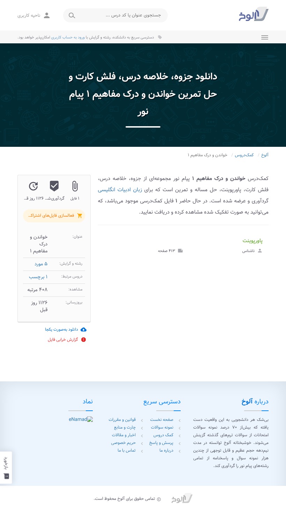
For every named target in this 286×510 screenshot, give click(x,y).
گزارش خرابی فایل (67, 339)
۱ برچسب (38, 277)
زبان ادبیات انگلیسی (120, 190)
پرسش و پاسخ (161, 443)
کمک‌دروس (244, 155)
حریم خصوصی (123, 443)
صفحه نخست (161, 420)
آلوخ (265, 155)
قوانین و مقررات (122, 420)
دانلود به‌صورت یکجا (65, 329)
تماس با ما (127, 450)
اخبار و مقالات (124, 435)
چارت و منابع (125, 427)
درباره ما (166, 450)
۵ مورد (41, 264)
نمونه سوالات (162, 427)
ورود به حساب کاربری (68, 37)
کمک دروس (163, 435)
